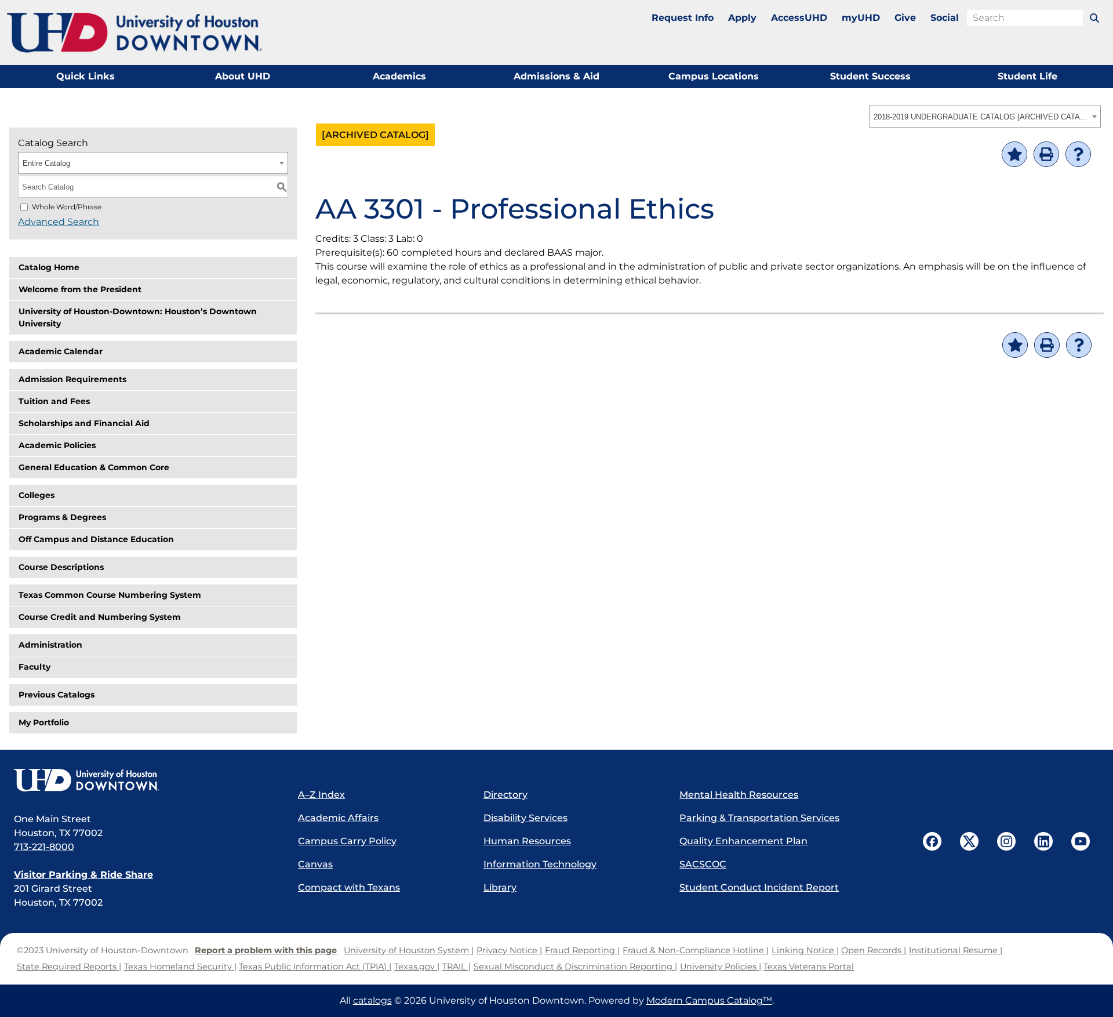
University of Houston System (406, 950)
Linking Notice (803, 950)
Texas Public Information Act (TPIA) (313, 966)
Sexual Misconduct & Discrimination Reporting (573, 966)
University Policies (718, 966)
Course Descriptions (61, 567)
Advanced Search (58, 221)
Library (500, 887)
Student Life (1027, 76)
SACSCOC (702, 864)
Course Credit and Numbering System (100, 617)
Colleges (36, 495)
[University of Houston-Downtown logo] (134, 33)
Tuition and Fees (54, 401)
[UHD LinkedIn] (1043, 841)
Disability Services (525, 817)
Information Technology (539, 864)
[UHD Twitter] (969, 841)
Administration (50, 645)
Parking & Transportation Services (759, 817)
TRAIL (454, 966)
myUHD (861, 17)
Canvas (315, 864)
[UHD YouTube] (1080, 841)
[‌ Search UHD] (1094, 18)
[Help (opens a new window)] (1078, 154)
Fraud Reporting (580, 950)
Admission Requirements (72, 379)
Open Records (871, 950)
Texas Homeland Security (178, 966)
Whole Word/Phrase (66, 206)
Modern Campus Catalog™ (709, 1000)
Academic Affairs (338, 817)
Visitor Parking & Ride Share (83, 874)
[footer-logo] (144, 781)
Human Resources (527, 841)
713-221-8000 (44, 846)
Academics (399, 76)
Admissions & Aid (556, 76)
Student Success (870, 76)
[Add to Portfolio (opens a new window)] (1014, 154)
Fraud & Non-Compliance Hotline (693, 950)
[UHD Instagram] (1006, 841)
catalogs (372, 1000)
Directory (505, 794)
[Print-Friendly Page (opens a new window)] (1046, 154)
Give (905, 17)
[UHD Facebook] (932, 841)
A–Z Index (321, 794)
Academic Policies (57, 445)
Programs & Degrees (62, 517)
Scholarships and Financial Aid (84, 423)
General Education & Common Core (94, 467)
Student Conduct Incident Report (759, 887)
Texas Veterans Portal (808, 966)
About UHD (242, 76)
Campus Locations (713, 76)
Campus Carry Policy (347, 841)
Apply (742, 17)
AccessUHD (799, 17)
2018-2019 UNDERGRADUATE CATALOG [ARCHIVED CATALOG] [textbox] (981, 116)
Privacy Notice (507, 950)
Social (944, 17)
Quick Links (85, 76)
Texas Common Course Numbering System (110, 595)
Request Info (683, 17)
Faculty (34, 667)
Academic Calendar (61, 351)
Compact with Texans (349, 887)
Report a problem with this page (266, 950)
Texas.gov (414, 966)
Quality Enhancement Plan (743, 841)
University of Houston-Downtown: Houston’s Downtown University (138, 317)
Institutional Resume (953, 950)
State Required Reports (67, 966)
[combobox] (985, 117)
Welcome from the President (80, 289)
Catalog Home (49, 267)
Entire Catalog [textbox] (46, 163)
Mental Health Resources (738, 794)
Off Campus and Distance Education (96, 539)
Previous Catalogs (56, 694)
